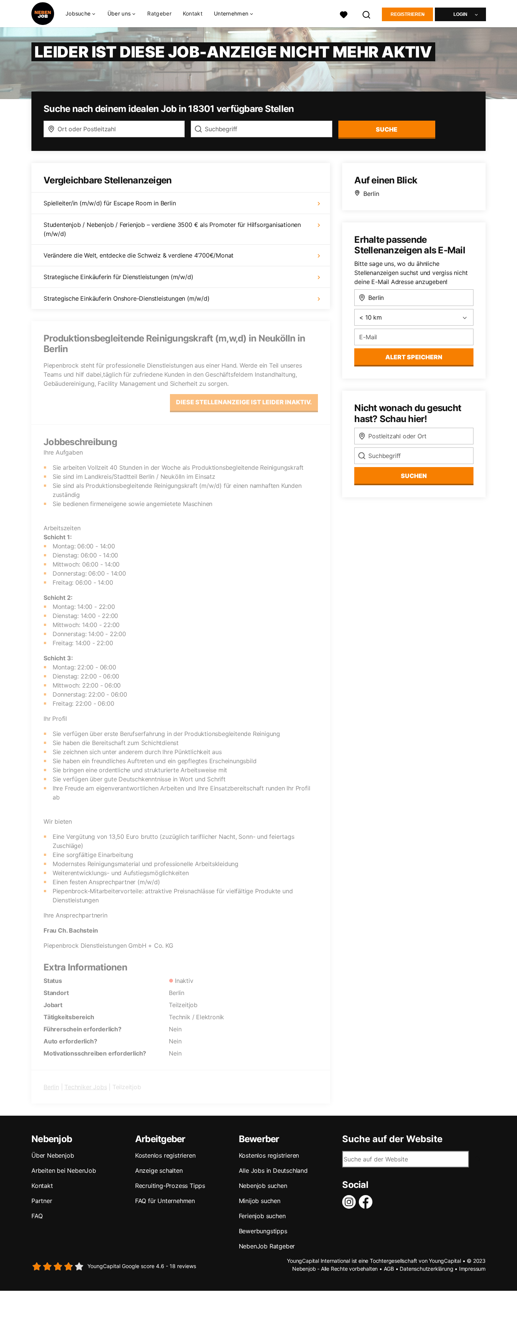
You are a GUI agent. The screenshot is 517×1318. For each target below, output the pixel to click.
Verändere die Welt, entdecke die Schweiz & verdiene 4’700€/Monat (139, 255)
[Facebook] (367, 1202)
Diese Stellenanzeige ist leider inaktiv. (244, 402)
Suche (386, 129)
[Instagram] (350, 1202)
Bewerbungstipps (263, 1231)
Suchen (414, 476)
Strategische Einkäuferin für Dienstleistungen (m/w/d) (118, 277)
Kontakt (192, 13)
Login (460, 14)
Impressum (472, 1268)
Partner (41, 1201)
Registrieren (408, 14)
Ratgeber (159, 13)
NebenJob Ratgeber (267, 1246)
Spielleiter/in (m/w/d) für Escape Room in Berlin (110, 203)
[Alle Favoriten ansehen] (343, 14)
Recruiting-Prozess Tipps (170, 1185)
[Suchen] (366, 14)
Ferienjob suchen (262, 1216)
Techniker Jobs (85, 1087)
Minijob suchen (259, 1201)
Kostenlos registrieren (165, 1155)
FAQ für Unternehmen (165, 1201)
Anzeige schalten (159, 1170)
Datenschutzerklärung (426, 1268)
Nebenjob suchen (263, 1185)
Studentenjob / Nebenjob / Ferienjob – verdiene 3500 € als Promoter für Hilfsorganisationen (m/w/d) (172, 229)
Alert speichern (413, 357)
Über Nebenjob (52, 1155)
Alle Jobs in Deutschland (273, 1170)
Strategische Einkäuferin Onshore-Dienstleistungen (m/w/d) (127, 298)
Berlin (51, 1087)
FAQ (36, 1216)
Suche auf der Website (392, 1139)
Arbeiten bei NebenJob (63, 1170)
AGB (389, 1268)
